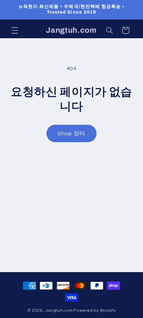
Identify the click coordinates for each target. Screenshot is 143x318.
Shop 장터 (71, 133)
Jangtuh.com (59, 310)
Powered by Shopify (95, 310)
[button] (15, 30)
